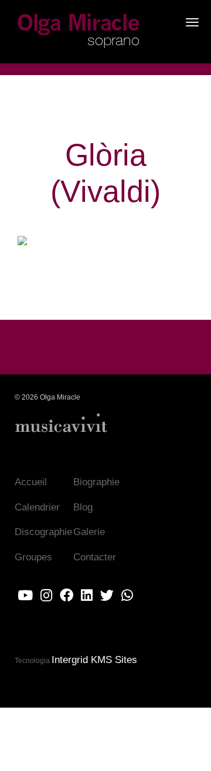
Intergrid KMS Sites (94, 659)
